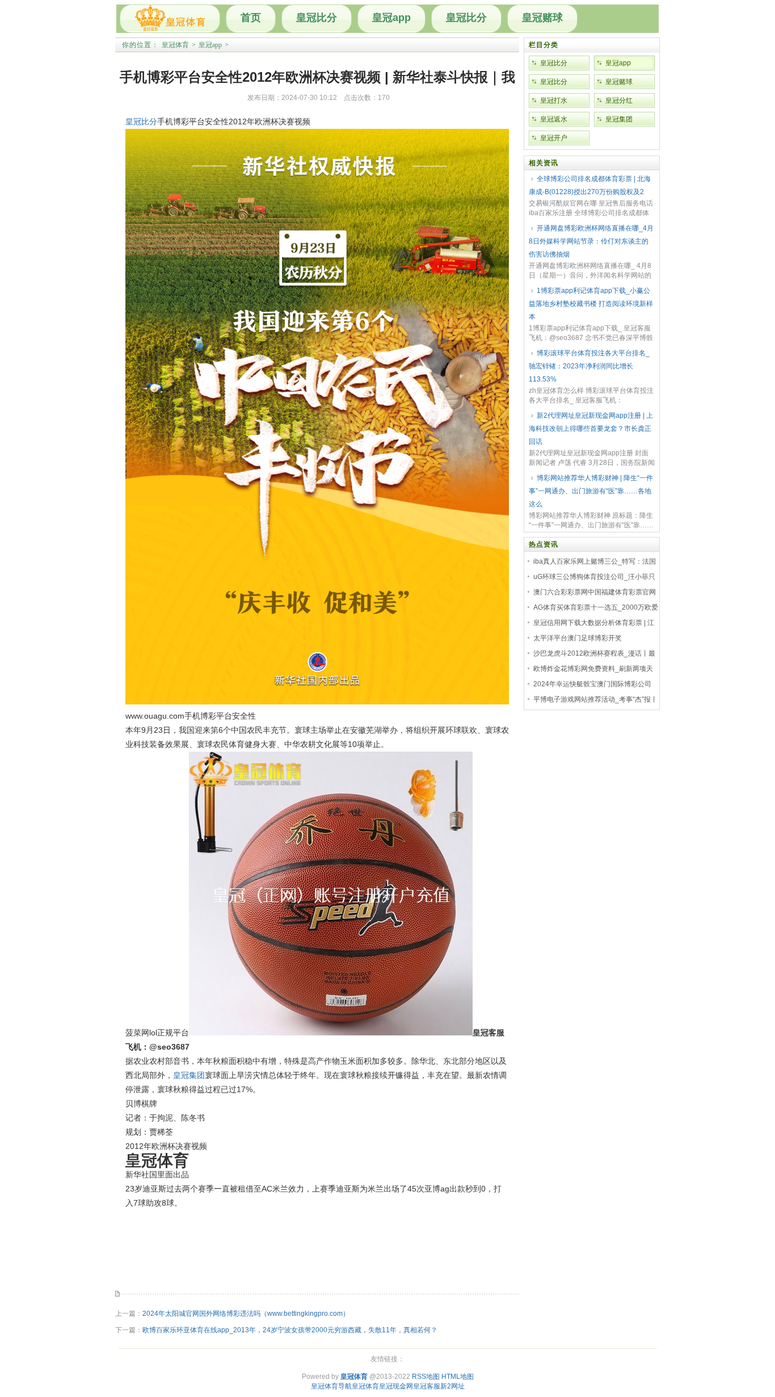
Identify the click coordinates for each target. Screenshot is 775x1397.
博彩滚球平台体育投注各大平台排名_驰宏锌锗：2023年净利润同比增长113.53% (589, 366)
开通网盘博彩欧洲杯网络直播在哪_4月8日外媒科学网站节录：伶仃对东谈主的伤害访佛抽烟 (591, 241)
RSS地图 (426, 1377)
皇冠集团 (189, 1075)
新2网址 (452, 1386)
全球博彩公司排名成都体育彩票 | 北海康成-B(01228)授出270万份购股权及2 (590, 185)
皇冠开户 (553, 138)
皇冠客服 (426, 1386)
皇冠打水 (553, 100)
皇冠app (391, 17)
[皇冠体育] (170, 19)
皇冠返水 (553, 119)
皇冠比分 (316, 17)
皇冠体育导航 (331, 1386)
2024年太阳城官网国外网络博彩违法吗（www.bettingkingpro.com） (245, 1314)
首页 (251, 17)
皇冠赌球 (542, 17)
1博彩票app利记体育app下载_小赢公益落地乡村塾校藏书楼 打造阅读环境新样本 (591, 304)
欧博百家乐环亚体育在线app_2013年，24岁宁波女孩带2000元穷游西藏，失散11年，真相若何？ (289, 1330)
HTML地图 (457, 1377)
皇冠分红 (619, 100)
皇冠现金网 (396, 1386)
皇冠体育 (175, 45)
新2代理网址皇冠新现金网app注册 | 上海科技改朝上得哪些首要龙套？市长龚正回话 (591, 429)
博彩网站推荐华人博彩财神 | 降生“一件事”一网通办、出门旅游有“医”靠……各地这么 (591, 491)
